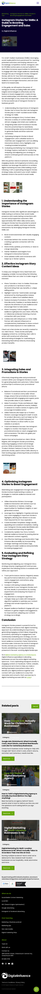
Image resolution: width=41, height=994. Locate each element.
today (29, 677)
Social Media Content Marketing (12, 897)
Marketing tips (6, 925)
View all (35, 706)
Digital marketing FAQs (9, 932)
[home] (8, 3)
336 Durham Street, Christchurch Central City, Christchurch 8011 (17, 955)
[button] (37, 3)
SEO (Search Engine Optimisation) (13, 904)
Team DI (4, 944)
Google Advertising (8, 908)
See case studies (7, 929)
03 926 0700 (6, 959)
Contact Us (5, 951)
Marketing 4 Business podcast (12, 922)
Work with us (6, 947)
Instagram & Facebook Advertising (13, 911)
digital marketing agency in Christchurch (20, 655)
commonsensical (7, 989)
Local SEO (5, 901)
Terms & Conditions (8, 982)
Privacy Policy (20, 982)
